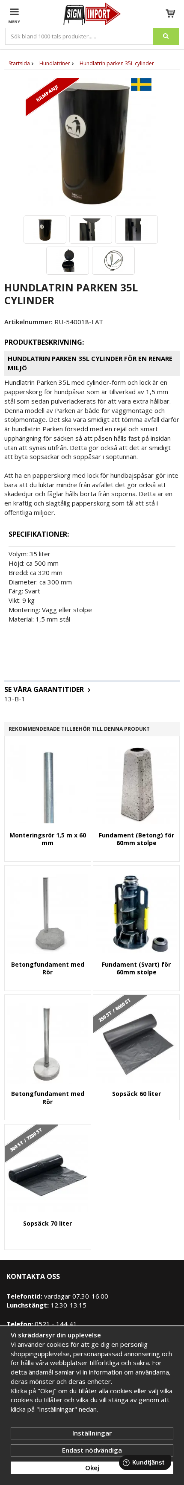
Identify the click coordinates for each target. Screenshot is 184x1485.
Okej (92, 1467)
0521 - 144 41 (55, 1323)
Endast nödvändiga (92, 1450)
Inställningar (92, 1433)
